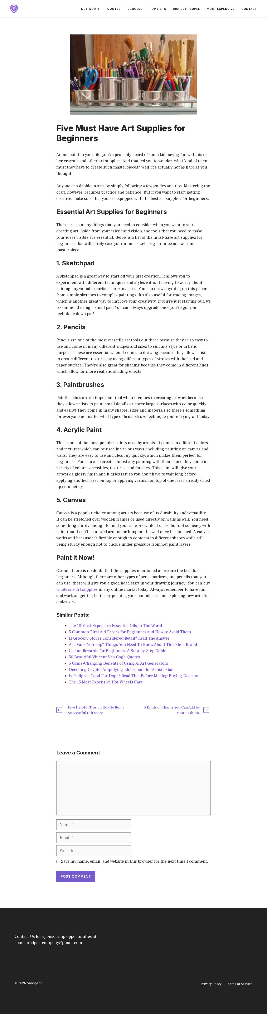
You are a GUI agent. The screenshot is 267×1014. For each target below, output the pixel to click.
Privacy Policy (211, 984)
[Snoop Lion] (14, 8)
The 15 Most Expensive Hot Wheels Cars (106, 682)
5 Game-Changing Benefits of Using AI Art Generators (118, 663)
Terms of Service (239, 984)
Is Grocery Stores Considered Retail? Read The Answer (119, 638)
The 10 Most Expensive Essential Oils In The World (115, 626)
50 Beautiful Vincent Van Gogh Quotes (104, 657)
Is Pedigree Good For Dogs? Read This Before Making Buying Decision (134, 676)
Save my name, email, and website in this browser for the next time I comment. (134, 861)
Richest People (186, 8)
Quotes (114, 8)
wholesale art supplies (77, 589)
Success (134, 8)
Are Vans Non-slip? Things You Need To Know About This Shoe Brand (134, 644)
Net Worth (91, 8)
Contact (249, 8)
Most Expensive (221, 8)
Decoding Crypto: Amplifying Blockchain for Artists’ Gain (122, 669)
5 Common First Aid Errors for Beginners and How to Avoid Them (130, 632)
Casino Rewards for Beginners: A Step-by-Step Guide (117, 651)
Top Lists (157, 8)
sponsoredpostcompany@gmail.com (48, 943)
